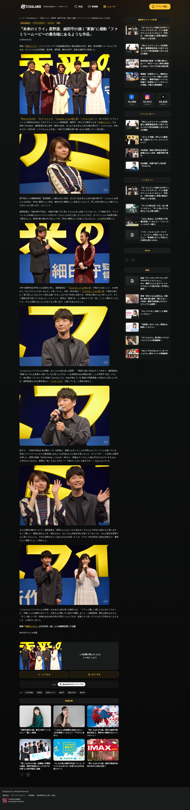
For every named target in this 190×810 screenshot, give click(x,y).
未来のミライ (31, 46)
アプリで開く (160, 6)
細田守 (61, 692)
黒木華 (82, 692)
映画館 (95, 6)
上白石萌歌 (29, 692)
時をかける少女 (28, 118)
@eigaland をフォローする (73, 684)
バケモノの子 (87, 118)
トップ (22, 18)
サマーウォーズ (45, 118)
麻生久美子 (72, 692)
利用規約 (31, 795)
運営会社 (6, 795)
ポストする (95, 674)
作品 (80, 6)
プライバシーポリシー (18, 795)
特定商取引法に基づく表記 (46, 795)
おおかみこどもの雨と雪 (67, 118)
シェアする (45, 674)
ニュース (109, 6)
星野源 (39, 692)
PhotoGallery (31, 18)
